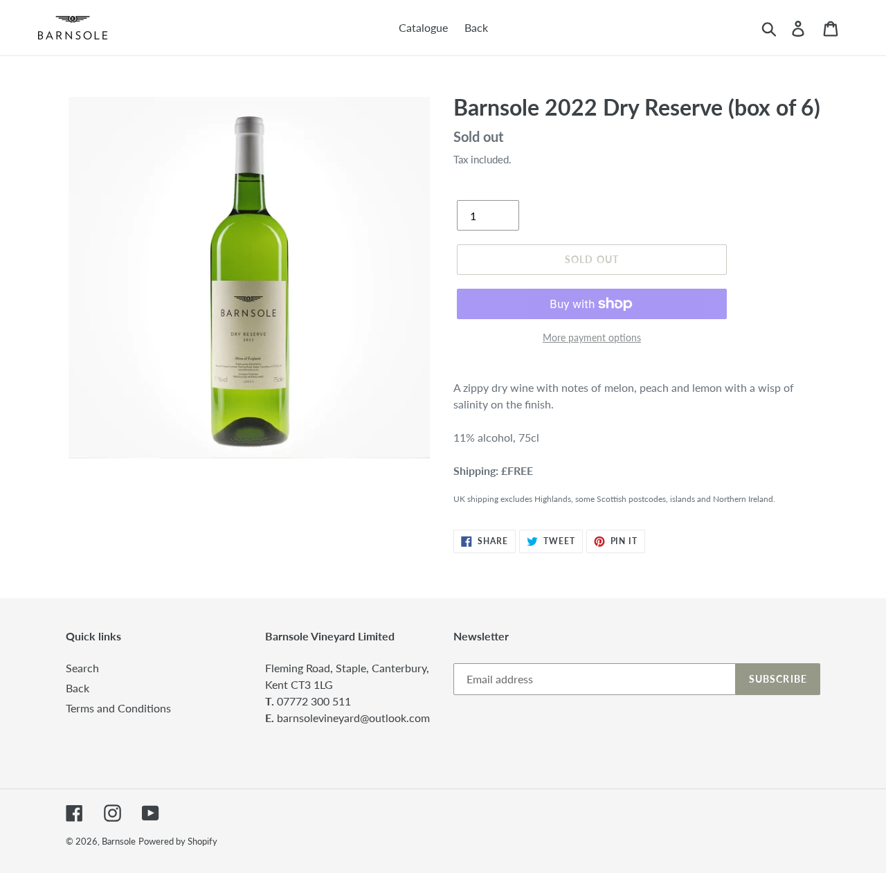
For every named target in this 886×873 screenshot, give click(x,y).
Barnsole (119, 841)
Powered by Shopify (177, 841)
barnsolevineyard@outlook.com (353, 717)
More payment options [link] (592, 337)
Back (77, 687)
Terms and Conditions (118, 707)
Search (82, 667)
